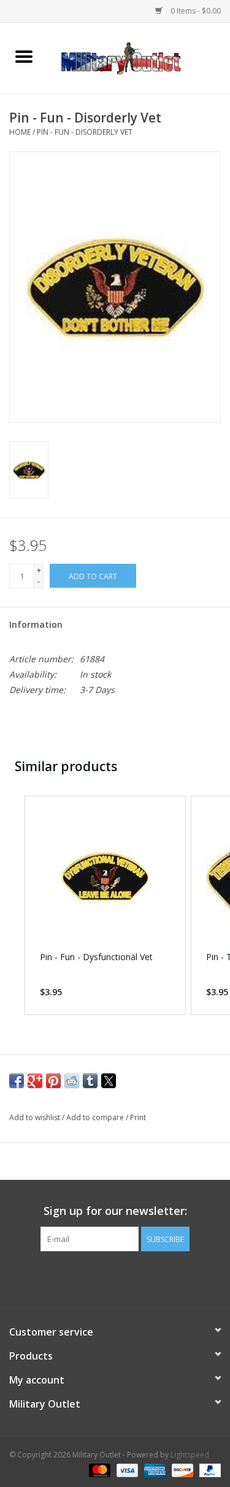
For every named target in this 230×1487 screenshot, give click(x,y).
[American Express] (153, 1470)
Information (36, 624)
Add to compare (96, 1117)
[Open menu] (24, 56)
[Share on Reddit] (71, 1080)
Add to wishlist (35, 1117)
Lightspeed (190, 1454)
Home (20, 132)
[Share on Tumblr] (90, 1080)
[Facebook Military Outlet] (93, 1276)
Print (138, 1117)
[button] (12, 905)
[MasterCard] (98, 1470)
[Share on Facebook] (16, 1080)
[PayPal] (208, 1470)
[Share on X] (108, 1080)
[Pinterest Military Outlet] (137, 1276)
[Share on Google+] (35, 1080)
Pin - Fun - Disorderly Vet (84, 132)
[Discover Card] (181, 1470)
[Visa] (126, 1470)
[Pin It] (53, 1080)
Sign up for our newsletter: (115, 1210)
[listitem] (105, 905)
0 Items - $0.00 (195, 11)
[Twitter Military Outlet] (115, 1276)
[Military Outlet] (139, 57)
